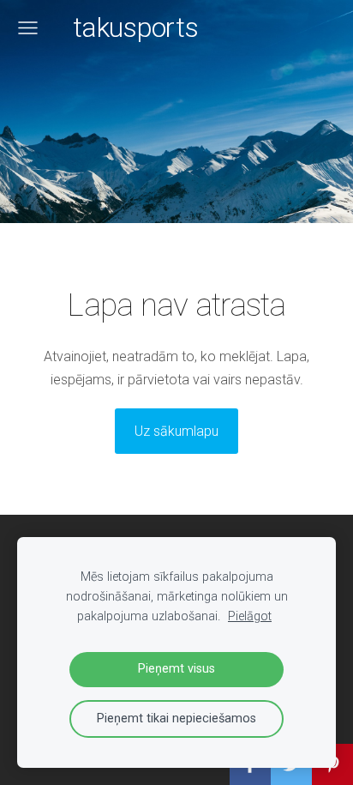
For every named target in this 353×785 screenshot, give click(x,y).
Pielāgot (250, 616)
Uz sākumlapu (176, 431)
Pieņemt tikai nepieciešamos (176, 718)
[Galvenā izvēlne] (27, 27)
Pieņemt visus (176, 668)
